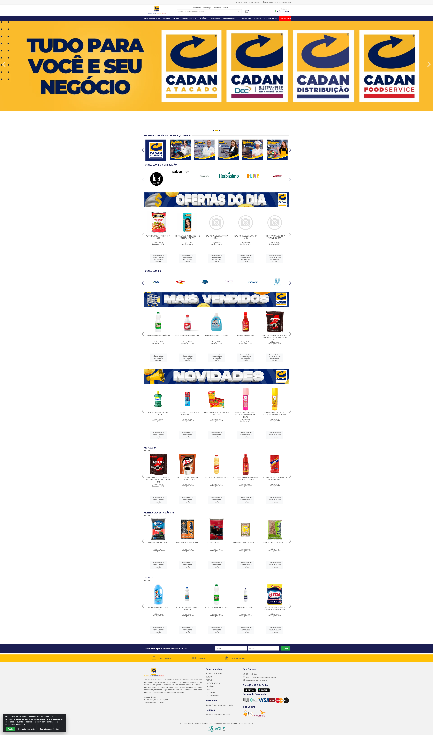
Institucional (196, 8)
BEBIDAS (209, 677)
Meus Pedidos (164, 658)
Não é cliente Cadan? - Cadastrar (278, 2)
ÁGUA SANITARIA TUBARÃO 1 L (158, 335)
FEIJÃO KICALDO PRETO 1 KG (187, 543)
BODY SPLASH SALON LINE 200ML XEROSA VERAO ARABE (274, 414)
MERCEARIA (210, 693)
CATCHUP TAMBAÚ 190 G (245, 335)
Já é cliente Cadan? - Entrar (249, 2)
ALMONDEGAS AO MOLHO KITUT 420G (158, 237)
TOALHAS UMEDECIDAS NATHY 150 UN (216, 237)
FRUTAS (209, 680)
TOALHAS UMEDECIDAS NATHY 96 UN (245, 237)
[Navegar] (4, 64)
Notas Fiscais (237, 658)
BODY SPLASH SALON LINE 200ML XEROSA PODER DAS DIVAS (245, 415)
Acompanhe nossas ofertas (256, 681)
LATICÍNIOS (210, 686)
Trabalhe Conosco (221, 8)
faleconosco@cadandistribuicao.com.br (261, 677)
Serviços (208, 8)
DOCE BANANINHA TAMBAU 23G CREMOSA (216, 414)
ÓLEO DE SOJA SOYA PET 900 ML (216, 478)
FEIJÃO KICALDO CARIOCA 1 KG (275, 543)
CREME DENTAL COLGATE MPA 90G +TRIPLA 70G (187, 414)
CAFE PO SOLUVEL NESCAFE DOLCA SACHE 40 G (187, 479)
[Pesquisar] (239, 11)
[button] (213, 130)
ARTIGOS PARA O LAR (214, 674)
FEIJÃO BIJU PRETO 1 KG (216, 543)
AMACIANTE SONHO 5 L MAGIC (216, 335)
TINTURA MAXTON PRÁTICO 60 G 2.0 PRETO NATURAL (187, 237)
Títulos (201, 658)
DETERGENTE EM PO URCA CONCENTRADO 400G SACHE (275, 609)
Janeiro (209, 705)
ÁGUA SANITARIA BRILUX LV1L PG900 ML (187, 609)
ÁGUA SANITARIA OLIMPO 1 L (245, 608)
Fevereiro (215, 705)
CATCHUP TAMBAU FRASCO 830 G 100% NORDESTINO (245, 479)
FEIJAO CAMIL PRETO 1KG (158, 543)
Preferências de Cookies (49, 729)
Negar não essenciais (26, 729)
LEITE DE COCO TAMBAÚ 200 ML (187, 335)
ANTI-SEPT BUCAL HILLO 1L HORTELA (158, 414)
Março (221, 705)
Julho (231, 705)
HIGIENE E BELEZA (213, 683)
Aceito (10, 729)
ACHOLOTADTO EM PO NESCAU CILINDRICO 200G (275, 479)
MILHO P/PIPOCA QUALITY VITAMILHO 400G (275, 237)
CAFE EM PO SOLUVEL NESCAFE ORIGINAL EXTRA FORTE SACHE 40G (275, 337)
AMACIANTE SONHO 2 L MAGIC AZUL (158, 609)
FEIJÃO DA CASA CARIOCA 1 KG (245, 543)
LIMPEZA (209, 690)
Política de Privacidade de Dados (218, 715)
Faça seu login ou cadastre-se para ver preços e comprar (158, 258)
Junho (226, 705)
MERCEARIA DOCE (212, 696)
